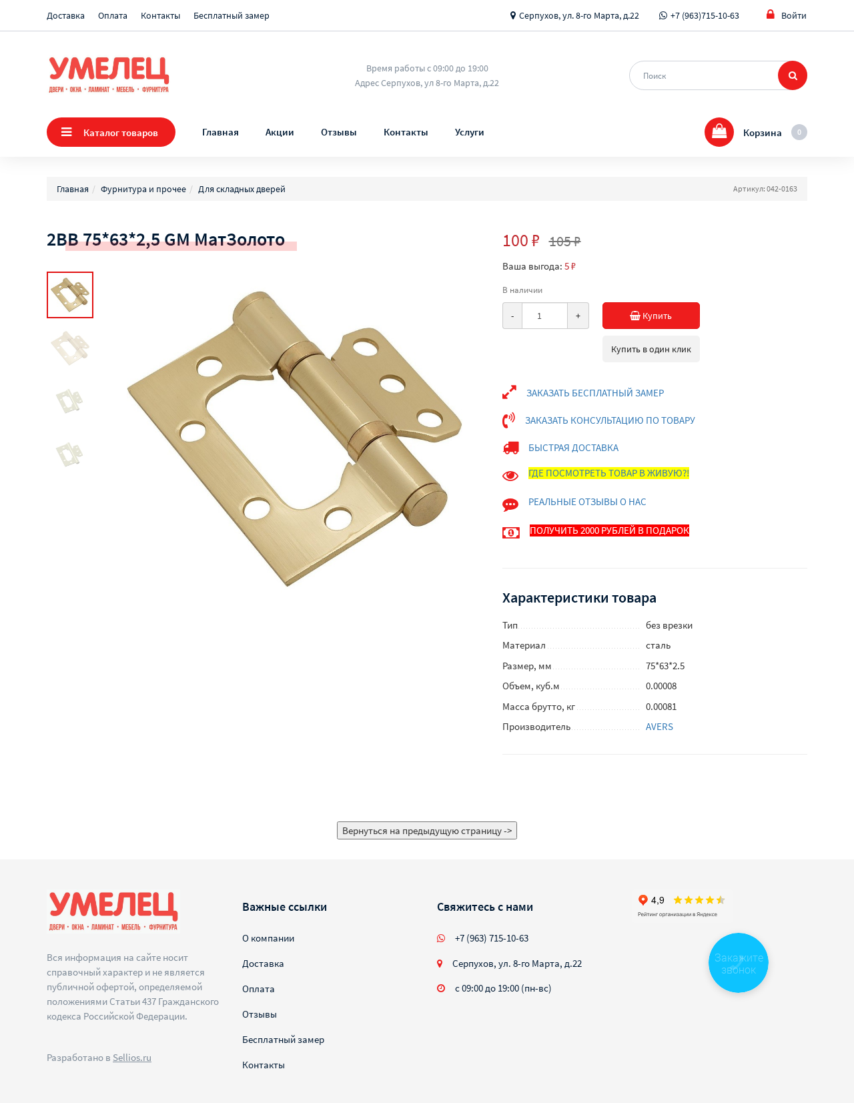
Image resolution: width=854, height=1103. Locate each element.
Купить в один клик (651, 349)
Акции (280, 131)
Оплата (112, 15)
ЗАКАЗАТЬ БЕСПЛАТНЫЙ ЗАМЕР (595, 392)
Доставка (66, 15)
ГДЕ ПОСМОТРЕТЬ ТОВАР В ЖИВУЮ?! (608, 472)
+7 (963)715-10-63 (705, 15)
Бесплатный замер (231, 15)
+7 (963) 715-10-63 (491, 938)
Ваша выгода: (532, 266)
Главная (220, 131)
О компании (268, 938)
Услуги (469, 131)
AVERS (659, 726)
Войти (794, 15)
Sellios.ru (132, 1057)
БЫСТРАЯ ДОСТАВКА (573, 447)
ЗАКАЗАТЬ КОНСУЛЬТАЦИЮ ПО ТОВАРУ (610, 420)
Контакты (160, 15)
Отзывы (339, 131)
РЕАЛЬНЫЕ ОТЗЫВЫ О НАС (587, 501)
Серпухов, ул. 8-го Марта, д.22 (579, 15)
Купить (656, 316)
